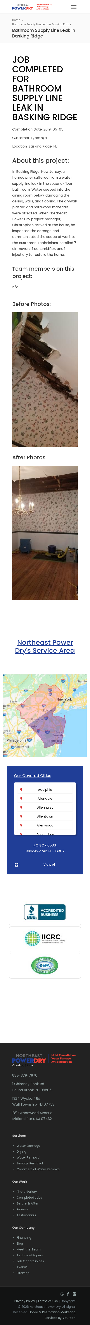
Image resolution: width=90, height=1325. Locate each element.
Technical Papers (30, 1255)
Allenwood (45, 825)
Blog (20, 1243)
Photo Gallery (27, 1191)
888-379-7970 (24, 1075)
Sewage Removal (30, 1163)
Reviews (23, 1209)
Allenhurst (45, 807)
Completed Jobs (29, 1197)
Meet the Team (29, 1249)
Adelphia (45, 789)
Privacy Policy (24, 1301)
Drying (21, 1151)
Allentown (45, 816)
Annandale (45, 834)
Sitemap (23, 1273)
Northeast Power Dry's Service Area (45, 646)
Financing (24, 1237)
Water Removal (28, 1157)
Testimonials (26, 1215)
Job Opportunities (30, 1261)
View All (49, 864)
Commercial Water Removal (38, 1169)
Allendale (45, 798)
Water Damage (28, 1145)
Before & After (27, 1203)
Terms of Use (48, 1301)
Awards (22, 1267)
